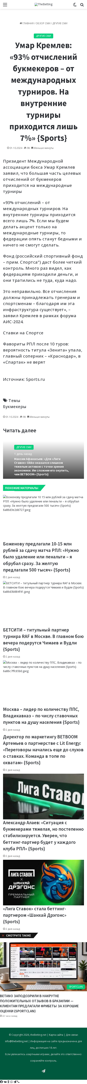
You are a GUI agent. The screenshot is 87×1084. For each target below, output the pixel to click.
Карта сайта (56, 1035)
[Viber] (18, 1082)
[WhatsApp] (12, 1082)
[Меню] (5, 6)
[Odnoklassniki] (8, 1082)
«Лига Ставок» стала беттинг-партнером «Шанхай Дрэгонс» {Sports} (34, 915)
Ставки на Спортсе (23, 333)
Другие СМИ (59, 23)
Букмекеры (15, 406)
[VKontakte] (5, 1082)
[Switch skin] (75, 6)
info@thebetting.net (16, 1041)
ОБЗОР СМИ (43, 23)
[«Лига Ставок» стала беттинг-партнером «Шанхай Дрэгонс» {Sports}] (43, 882)
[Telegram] (15, 1082)
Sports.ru (35, 379)
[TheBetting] (43, 4)
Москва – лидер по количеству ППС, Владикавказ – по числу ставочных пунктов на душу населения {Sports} (41, 715)
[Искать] (82, 6)
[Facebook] (2, 1082)
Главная (28, 23)
